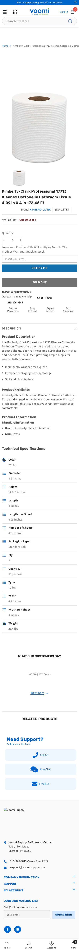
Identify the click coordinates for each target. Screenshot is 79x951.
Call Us (44, 755)
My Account (13, 890)
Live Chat (45, 769)
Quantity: (8, 233)
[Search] (72, 21)
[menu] (4, 11)
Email (48, 298)
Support (11, 884)
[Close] (75, 2)
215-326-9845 (15, 302)
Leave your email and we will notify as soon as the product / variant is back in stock (34, 249)
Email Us (44, 784)
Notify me (39, 268)
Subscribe (63, 914)
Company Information (22, 877)
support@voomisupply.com (27, 867)
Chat (40, 298)
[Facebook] (7, 929)
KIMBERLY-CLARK (40, 209)
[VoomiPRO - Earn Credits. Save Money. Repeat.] (39, 33)
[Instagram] (17, 929)
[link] (28, 945)
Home (5, 45)
